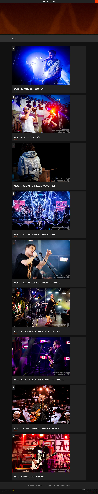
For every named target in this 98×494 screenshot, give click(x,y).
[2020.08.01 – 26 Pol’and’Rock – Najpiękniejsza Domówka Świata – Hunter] (49, 210)
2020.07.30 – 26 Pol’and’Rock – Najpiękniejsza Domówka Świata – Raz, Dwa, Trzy (37, 428)
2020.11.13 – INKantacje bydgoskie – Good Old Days (28, 89)
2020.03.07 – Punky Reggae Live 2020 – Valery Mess (29, 477)
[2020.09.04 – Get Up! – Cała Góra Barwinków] (49, 114)
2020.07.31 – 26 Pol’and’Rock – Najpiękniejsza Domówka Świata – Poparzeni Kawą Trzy (39, 380)
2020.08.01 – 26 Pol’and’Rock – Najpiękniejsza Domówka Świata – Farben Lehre (37, 283)
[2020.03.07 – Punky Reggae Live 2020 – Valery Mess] (49, 453)
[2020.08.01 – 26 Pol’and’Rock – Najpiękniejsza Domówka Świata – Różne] (49, 162)
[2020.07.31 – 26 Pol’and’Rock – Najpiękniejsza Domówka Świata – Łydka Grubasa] (49, 307)
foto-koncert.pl (94, 491)
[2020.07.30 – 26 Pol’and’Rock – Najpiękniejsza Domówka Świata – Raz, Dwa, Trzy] (49, 404)
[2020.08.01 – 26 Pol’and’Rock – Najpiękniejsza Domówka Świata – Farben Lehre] (49, 259)
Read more (15, 91)
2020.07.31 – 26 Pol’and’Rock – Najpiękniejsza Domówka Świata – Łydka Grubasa (37, 331)
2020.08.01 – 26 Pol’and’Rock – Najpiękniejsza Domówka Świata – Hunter (35, 234)
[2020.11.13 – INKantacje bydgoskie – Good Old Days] (49, 65)
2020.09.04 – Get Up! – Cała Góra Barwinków (27, 137)
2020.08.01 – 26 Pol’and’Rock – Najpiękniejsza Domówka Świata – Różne (34, 186)
